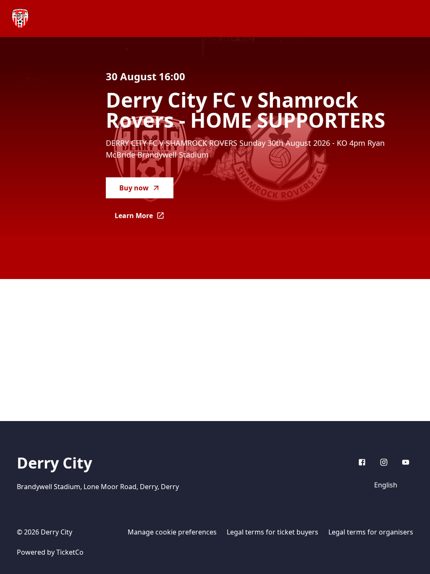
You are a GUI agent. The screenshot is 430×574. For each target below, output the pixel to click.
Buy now (134, 187)
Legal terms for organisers (370, 532)
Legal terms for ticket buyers (272, 532)
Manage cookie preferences (172, 532)
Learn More (144, 218)
